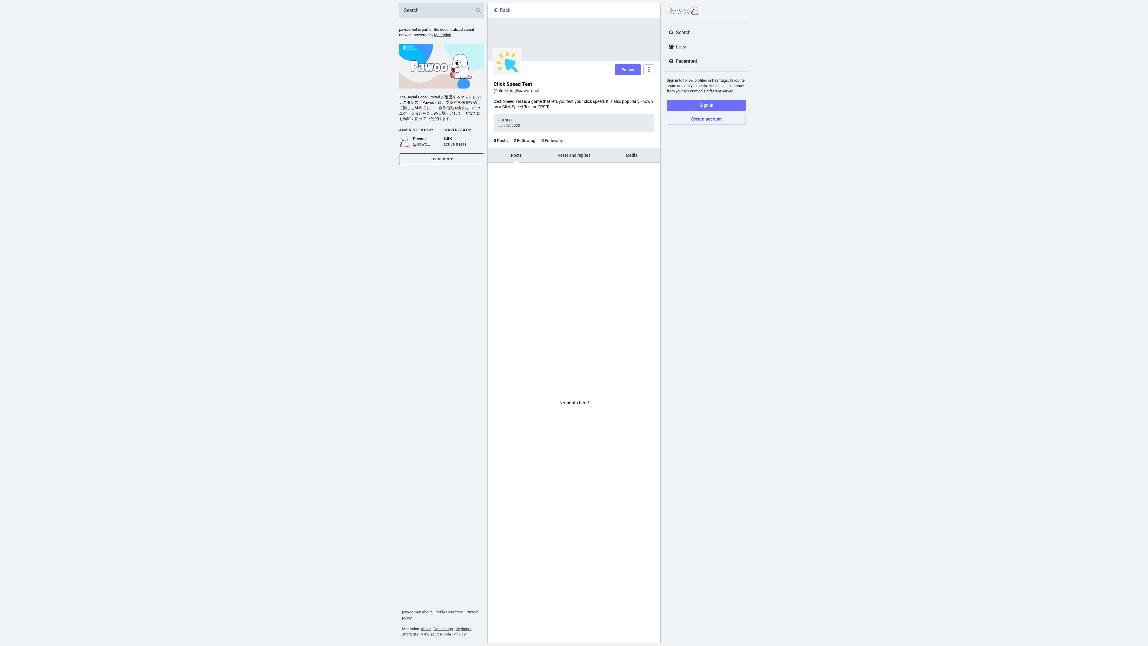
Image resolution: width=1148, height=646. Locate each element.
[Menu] (648, 69)
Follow (628, 69)
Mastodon (442, 35)
